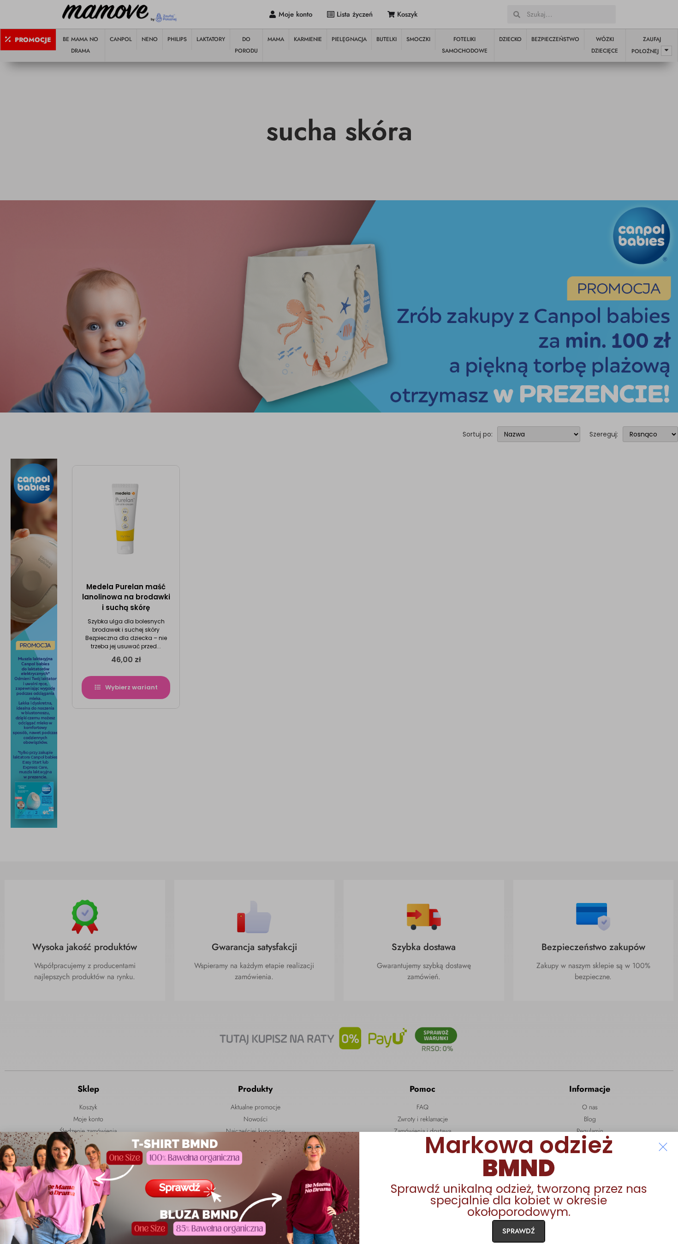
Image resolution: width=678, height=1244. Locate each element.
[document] (339, 622)
